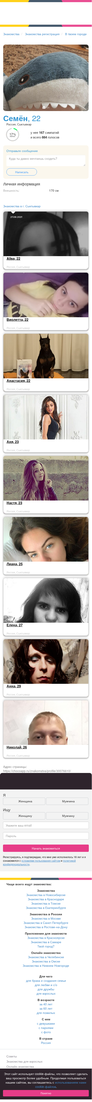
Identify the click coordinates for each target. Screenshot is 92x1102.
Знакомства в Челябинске (46, 957)
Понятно (46, 1093)
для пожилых (46, 1012)
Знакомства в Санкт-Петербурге (45, 922)
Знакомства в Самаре (46, 942)
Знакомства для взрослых (24, 1061)
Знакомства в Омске (46, 961)
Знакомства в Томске (46, 903)
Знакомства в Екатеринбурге (46, 907)
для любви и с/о (46, 985)
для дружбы (46, 989)
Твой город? (45, 946)
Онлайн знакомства (20, 1066)
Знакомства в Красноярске (46, 937)
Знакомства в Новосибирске (46, 895)
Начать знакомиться (46, 848)
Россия (46, 1042)
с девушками (46, 1023)
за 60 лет (45, 1008)
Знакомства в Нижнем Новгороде (46, 965)
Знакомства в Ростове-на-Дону (46, 927)
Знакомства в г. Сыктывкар (22, 206)
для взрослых (46, 993)
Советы (11, 1056)
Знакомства (11, 34)
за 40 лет (45, 1004)
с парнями (46, 1027)
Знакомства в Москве (46, 918)
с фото (46, 1032)
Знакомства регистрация (42, 34)
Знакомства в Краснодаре (46, 899)
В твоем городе (76, 34)
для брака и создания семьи (46, 980)
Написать (21, 172)
